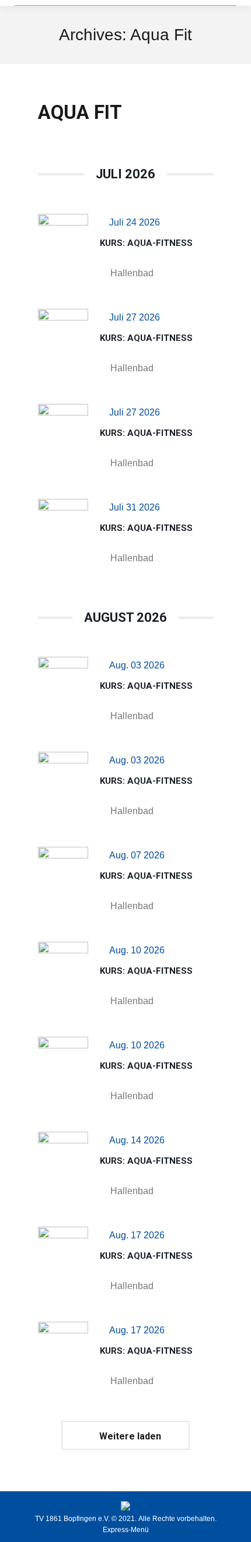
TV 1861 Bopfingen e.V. (72, 1519)
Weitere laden (130, 1436)
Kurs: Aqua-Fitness (146, 243)
